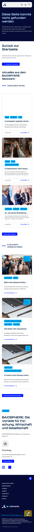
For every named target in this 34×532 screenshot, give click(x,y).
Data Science (8, 277)
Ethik (20, 117)
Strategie (16, 209)
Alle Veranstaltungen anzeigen (12, 395)
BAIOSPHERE (8, 209)
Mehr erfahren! (8, 461)
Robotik (16, 277)
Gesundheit (14, 117)
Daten (7, 117)
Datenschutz (5, 493)
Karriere (4, 491)
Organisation (8, 367)
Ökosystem (23, 209)
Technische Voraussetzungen (13, 321)
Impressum (5, 496)
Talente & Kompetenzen (11, 164)
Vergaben (4, 488)
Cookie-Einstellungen (8, 483)
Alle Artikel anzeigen (10, 234)
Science (7, 161)
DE (25, 4)
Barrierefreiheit (6, 486)
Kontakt (4, 498)
